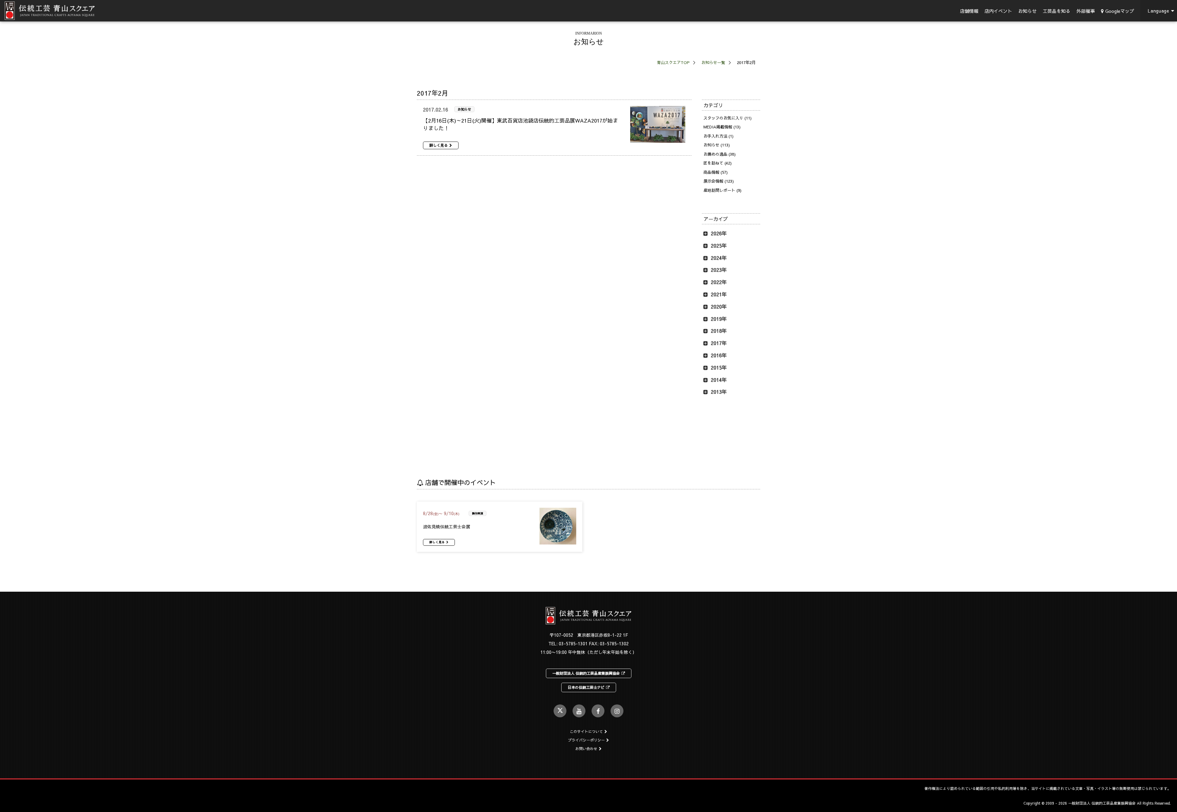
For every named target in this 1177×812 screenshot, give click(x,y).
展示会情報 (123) (718, 181)
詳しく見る (438, 145)
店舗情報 (969, 11)
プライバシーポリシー (586, 740)
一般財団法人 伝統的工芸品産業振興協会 (586, 673)
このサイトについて (586, 731)
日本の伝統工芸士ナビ (586, 687)
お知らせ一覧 (713, 62)
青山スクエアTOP (673, 62)
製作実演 (477, 513)
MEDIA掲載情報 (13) (722, 127)
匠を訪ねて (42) (717, 163)
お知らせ (1027, 11)
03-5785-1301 (573, 643)
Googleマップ (1119, 11)
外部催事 (1085, 11)
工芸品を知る (1056, 11)
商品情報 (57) (715, 172)
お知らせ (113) (716, 145)
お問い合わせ (586, 748)
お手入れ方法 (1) (718, 136)
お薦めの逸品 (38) (719, 154)
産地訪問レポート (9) (722, 190)
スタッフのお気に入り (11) (727, 118)
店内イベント (998, 11)
